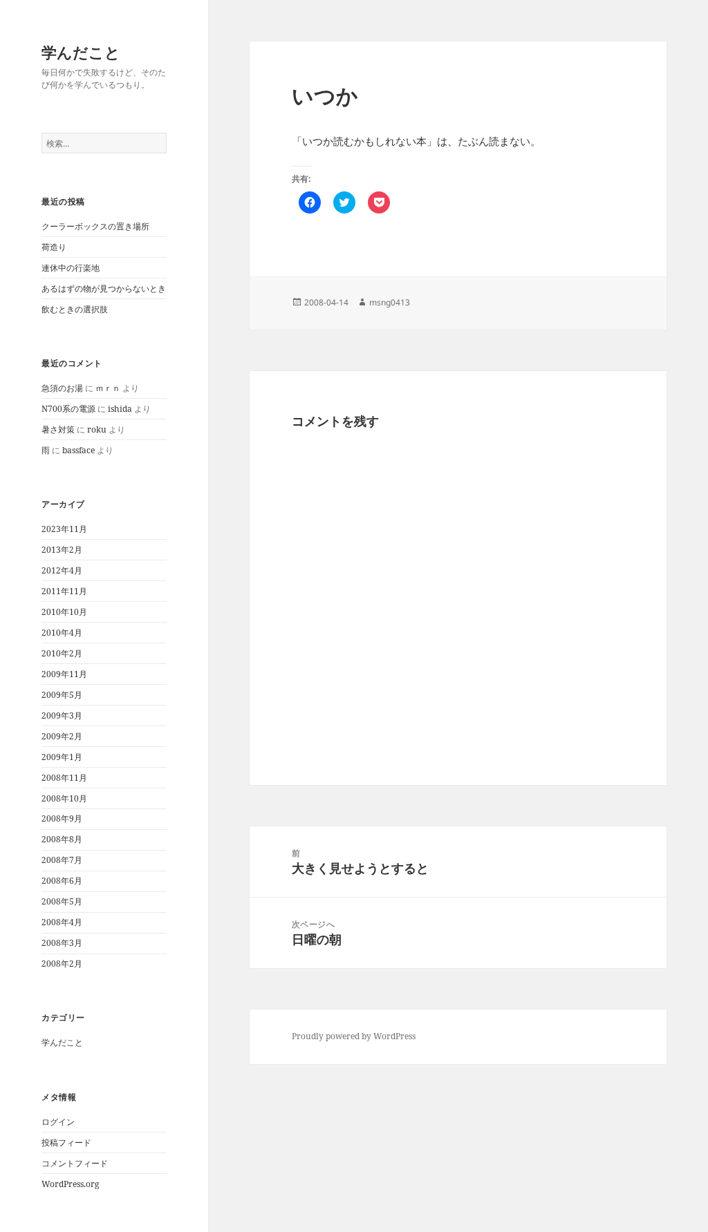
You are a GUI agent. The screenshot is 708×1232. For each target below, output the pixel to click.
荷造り (53, 247)
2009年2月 (61, 736)
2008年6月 (61, 881)
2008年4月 (61, 922)
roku (96, 429)
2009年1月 (61, 757)
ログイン (58, 1122)
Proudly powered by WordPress (354, 1036)
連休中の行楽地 (70, 268)
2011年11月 (64, 591)
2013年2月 (61, 550)
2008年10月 (64, 798)
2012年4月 (61, 570)
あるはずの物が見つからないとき (103, 288)
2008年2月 (61, 963)
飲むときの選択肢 (74, 309)
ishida (120, 409)
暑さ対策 (58, 429)
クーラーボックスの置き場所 (95, 226)
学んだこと (80, 51)
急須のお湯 (62, 388)
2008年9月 (61, 818)
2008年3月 (61, 943)
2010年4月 (61, 632)
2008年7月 (61, 860)
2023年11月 (64, 529)
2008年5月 (61, 901)
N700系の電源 (68, 409)
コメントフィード (74, 1163)
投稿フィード (66, 1142)
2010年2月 (61, 653)
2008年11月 (64, 778)
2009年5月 (61, 695)
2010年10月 (64, 612)
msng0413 (389, 302)
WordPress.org (70, 1184)
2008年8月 (61, 839)
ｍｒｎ (107, 388)
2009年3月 (61, 715)
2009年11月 (64, 674)
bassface (78, 450)
